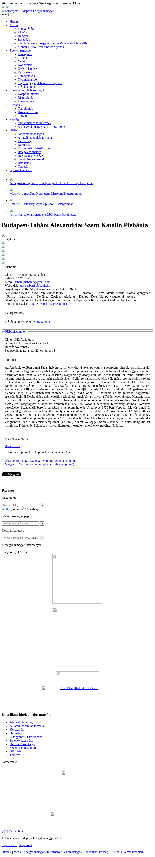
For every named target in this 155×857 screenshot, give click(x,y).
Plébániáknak (26, 86)
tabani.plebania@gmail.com (32, 282)
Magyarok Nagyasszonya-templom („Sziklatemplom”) (39, 464)
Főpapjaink (25, 54)
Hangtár (23, 36)
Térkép (22, 115)
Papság (14, 119)
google (14, 509)
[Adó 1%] (77, 697)
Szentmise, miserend (31, 159)
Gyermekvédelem (21, 170)
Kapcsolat (25, 845)
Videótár (23, 32)
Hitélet (14, 130)
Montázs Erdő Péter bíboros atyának (41, 47)
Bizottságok (25, 97)
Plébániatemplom (16, 331)
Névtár (22, 61)
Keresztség (25, 141)
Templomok (25, 108)
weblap (33, 509)
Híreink (14, 21)
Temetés (23, 166)
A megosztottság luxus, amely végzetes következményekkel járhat (51, 183)
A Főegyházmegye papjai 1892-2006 (41, 126)
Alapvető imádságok (31, 134)
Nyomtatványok (28, 79)
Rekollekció (25, 72)
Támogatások (26, 76)
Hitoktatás (24, 163)
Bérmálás (24, 144)
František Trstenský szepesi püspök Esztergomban (41, 204)
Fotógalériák (26, 28)
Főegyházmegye (20, 50)
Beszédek (24, 39)
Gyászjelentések (28, 68)
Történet (23, 57)
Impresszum (9, 845)
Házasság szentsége (30, 155)
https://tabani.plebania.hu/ (35, 285)
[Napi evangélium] (77, 677)
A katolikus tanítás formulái (35, 137)
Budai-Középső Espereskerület (47, 303)
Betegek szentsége (29, 152)
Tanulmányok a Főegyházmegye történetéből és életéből (53, 43)
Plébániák (16, 105)
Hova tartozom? (28, 112)
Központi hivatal (28, 94)
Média (14, 25)
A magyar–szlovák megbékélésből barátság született (43, 214)
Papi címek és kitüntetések (34, 123)
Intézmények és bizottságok (27, 90)
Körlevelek (25, 65)
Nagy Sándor (41, 321)
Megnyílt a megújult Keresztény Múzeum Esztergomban (46, 193)
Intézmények (26, 101)
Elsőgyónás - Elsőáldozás (34, 148)
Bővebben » (12, 446)
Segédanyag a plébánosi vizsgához (40, 83)
